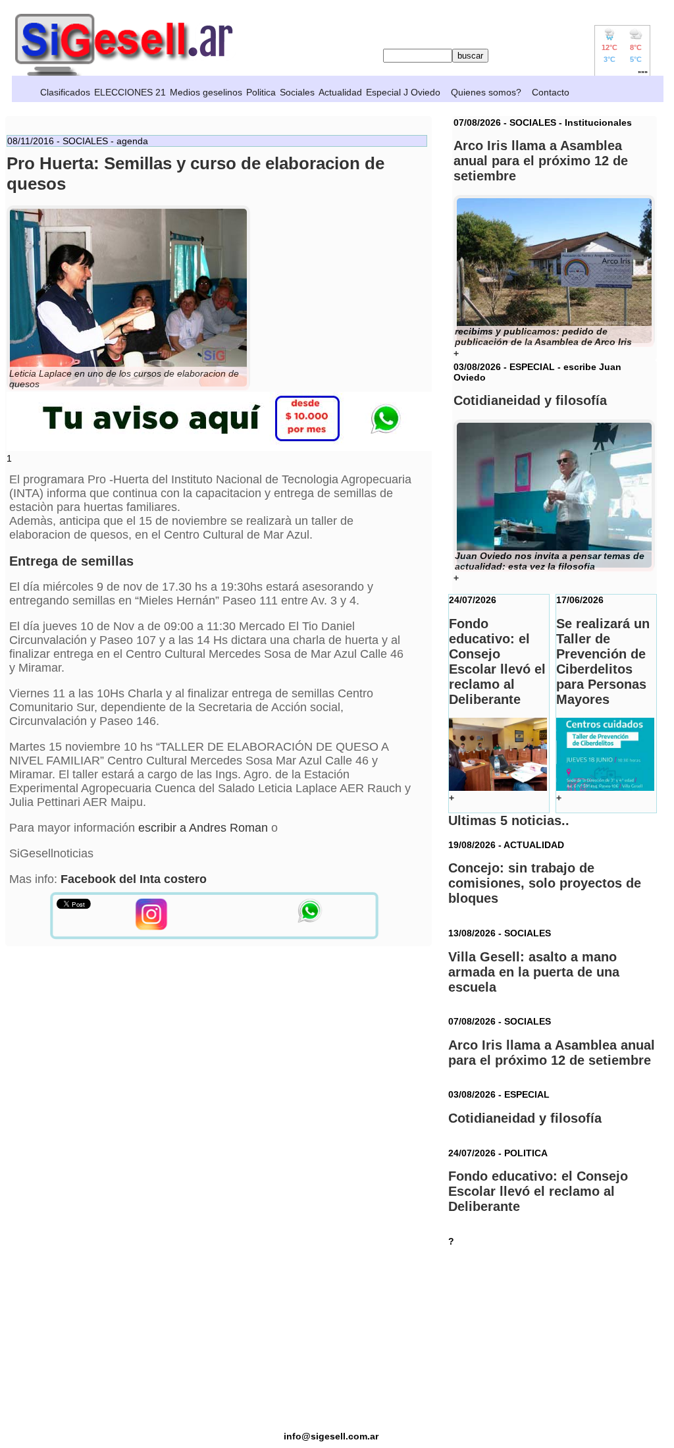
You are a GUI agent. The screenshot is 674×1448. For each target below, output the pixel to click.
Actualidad (340, 92)
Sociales (297, 92)
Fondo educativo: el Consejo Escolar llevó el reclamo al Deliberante (538, 1191)
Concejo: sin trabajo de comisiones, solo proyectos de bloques (544, 883)
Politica (261, 92)
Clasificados (65, 92)
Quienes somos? (486, 92)
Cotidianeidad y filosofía (525, 1118)
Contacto (550, 92)
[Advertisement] (331, 1339)
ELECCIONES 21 (130, 92)
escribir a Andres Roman (203, 827)
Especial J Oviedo (403, 92)
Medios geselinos (206, 92)
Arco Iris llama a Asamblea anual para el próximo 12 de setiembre (551, 1052)
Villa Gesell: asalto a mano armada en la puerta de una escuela (533, 972)
